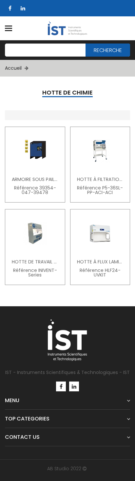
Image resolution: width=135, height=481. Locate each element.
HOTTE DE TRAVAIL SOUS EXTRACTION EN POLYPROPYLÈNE (35, 261)
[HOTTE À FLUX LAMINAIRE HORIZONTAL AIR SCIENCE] (100, 233)
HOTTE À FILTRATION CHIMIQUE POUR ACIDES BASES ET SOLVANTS (100, 179)
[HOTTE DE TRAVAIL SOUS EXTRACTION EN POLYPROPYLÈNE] (35, 233)
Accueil (13, 68)
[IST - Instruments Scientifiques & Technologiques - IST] (67, 28)
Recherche (108, 50)
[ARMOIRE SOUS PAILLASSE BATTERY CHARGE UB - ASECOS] (35, 151)
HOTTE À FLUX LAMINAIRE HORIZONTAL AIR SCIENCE (100, 261)
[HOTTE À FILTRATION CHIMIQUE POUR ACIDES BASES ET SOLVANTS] (100, 151)
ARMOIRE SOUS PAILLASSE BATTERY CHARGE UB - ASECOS (35, 179)
